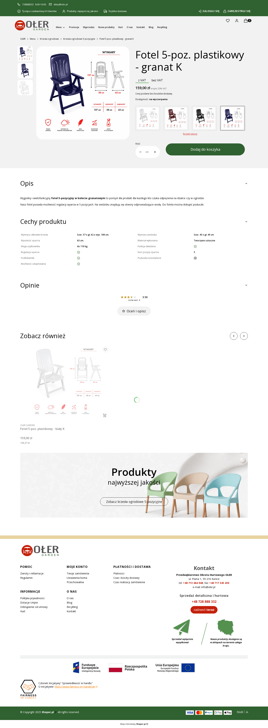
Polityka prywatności (32, 598)
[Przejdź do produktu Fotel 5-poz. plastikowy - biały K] (147, 118)
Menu (33, 38)
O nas (70, 598)
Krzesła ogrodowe (49, 38)
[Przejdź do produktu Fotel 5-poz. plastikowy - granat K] (232, 118)
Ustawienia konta (77, 577)
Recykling (72, 607)
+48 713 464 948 (193, 583)
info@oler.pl (208, 587)
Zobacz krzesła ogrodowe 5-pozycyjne (134, 501)
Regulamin (26, 577)
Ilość (137, 143)
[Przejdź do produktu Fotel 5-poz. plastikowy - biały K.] (65, 383)
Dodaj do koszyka (205, 149)
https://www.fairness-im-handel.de (75, 686)
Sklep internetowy (133, 724)
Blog (69, 602)
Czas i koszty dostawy (126, 577)
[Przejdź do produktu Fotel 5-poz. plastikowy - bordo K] (176, 118)
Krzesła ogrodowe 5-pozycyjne (79, 38)
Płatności (118, 573)
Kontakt (71, 611)
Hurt (22, 611)
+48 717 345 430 (219, 583)
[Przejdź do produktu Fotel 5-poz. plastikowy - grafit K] (204, 118)
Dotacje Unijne (29, 602)
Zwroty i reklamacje (32, 573)
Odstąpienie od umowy (34, 607)
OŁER (23, 38)
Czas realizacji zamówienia (129, 582)
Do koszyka (104, 415)
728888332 (28, 4)
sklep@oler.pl (61, 4)
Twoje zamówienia (78, 573)
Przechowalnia (75, 582)
